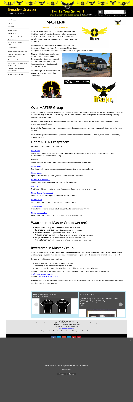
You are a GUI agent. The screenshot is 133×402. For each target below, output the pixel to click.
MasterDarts (36, 166)
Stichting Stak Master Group (49, 276)
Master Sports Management (42, 193)
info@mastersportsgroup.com (42, 274)
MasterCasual (36, 173)
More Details (66, 369)
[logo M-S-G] (21, 9)
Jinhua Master (36, 206)
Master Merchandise (39, 213)
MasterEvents (36, 200)
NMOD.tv (34, 186)
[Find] (125, 12)
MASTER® (35, 151)
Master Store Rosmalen (40, 180)
